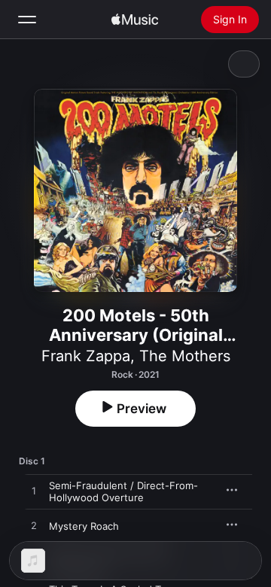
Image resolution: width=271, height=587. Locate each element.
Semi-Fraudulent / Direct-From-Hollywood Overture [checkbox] (123, 491)
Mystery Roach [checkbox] (84, 526)
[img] (134, 19)
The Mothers (184, 356)
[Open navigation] (27, 19)
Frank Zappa (85, 356)
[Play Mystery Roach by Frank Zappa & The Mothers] (34, 526)
